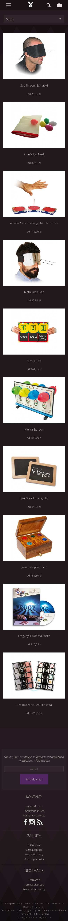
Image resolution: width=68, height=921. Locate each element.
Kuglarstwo (43, 914)
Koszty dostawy (34, 854)
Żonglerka (27, 914)
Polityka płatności (34, 884)
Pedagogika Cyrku (30, 910)
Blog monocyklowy (55, 910)
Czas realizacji (34, 849)
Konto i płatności (34, 859)
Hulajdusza (9, 910)
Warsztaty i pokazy (34, 815)
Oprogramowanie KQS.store (34, 917)
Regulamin (34, 880)
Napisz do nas (34, 806)
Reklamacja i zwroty (34, 889)
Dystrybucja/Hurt (34, 810)
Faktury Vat (34, 845)
